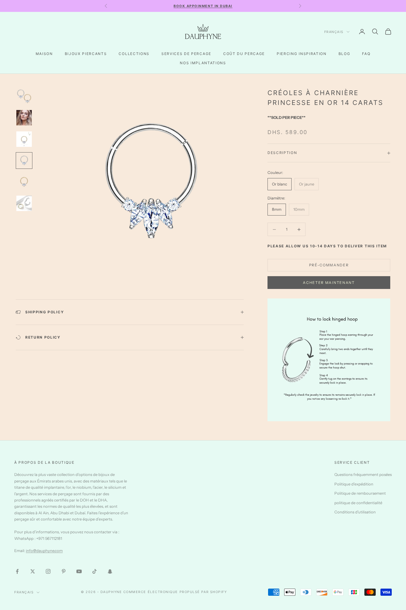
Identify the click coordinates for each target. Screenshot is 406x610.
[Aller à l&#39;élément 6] (24, 203)
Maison (44, 53)
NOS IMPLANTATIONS (203, 63)
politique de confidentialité (358, 502)
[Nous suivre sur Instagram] (48, 571)
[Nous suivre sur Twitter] (33, 571)
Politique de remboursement (360, 493)
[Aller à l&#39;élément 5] (24, 182)
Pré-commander (329, 265)
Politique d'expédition (353, 484)
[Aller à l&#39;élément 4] (24, 160)
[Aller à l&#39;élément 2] (24, 117)
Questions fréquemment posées (363, 474)
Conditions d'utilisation (355, 512)
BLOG (344, 53)
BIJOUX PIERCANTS (86, 53)
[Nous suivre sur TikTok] (94, 571)
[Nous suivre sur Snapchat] (110, 571)
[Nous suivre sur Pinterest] (64, 571)
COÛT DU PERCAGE (244, 53)
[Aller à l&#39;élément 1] (24, 96)
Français (334, 32)
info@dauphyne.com (44, 550)
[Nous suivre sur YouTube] (79, 571)
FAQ (366, 53)
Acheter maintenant (329, 282)
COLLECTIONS (134, 53)
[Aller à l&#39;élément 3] (24, 139)
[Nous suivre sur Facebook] (17, 571)
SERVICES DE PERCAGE (186, 53)
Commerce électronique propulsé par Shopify (175, 592)
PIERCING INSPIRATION (302, 53)
